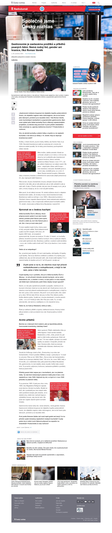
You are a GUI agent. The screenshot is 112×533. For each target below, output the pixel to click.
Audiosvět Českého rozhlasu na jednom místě (84, 83)
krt (30, 427)
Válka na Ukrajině (19, 501)
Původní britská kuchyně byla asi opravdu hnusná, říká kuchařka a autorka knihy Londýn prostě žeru (59, 386)
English (96, 518)
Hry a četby (77, 71)
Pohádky (76, 73)
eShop (16, 507)
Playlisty (46, 13)
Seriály (87, 13)
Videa (93, 13)
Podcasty (38, 505)
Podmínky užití (88, 518)
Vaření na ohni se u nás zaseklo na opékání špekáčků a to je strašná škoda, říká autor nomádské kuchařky (25, 334)
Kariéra (58, 507)
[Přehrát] (14, 103)
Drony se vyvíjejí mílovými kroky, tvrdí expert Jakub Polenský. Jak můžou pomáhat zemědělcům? (91, 125)
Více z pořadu (77, 142)
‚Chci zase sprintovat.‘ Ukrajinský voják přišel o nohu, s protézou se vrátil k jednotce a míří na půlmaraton (67, 484)
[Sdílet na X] (13, 118)
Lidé (52, 13)
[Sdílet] (15, 109)
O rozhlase (74, 2)
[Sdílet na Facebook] (13, 114)
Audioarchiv (38, 13)
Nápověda (59, 503)
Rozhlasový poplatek (62, 512)
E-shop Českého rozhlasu (82, 180)
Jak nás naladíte (60, 501)
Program (44, 2)
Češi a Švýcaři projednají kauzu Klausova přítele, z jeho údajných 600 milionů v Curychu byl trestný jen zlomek (21, 484)
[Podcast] (12, 109)
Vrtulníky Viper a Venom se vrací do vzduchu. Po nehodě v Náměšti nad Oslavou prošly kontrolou (90, 483)
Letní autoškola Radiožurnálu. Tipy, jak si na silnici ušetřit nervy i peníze (91, 93)
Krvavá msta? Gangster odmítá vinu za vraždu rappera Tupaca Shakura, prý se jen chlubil (43, 483)
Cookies (73, 518)
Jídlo (13, 13)
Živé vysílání (77, 76)
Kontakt (58, 510)
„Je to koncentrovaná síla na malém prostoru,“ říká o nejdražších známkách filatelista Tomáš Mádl (91, 147)
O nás (65, 13)
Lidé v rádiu (59, 505)
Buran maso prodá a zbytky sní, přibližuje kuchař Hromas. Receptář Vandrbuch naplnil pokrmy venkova (26, 156)
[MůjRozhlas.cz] (14, 60)
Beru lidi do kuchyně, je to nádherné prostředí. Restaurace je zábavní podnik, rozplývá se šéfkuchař (47, 441)
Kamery (58, 13)
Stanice (64, 2)
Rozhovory (79, 13)
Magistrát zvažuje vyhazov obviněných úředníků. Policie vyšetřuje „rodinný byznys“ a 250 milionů (91, 117)
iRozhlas (34, 2)
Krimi (84, 71)
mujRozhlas (54, 2)
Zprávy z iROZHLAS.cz (19, 465)
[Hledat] (98, 2)
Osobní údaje (80, 518)
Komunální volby (19, 503)
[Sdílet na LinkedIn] (13, 122)
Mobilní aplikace (39, 507)
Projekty (71, 13)
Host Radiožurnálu (30, 53)
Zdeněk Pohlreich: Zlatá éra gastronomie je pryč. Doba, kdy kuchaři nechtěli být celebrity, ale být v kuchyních (59, 217)
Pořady (29, 13)
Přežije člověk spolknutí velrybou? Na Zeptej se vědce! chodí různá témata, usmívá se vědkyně (91, 109)
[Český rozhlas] (18, 2)
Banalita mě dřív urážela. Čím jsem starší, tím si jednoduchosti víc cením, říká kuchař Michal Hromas (47, 448)
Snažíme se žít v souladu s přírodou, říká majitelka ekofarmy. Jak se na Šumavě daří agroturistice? (91, 101)
